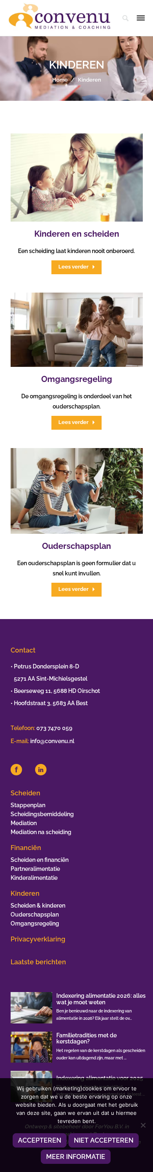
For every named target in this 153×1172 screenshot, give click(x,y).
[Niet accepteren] (143, 1125)
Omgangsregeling (76, 379)
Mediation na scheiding (41, 832)
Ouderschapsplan (76, 546)
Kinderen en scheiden (76, 234)
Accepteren (39, 1140)
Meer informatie (75, 1157)
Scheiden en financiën (40, 860)
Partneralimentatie (35, 869)
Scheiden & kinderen (38, 905)
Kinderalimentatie (34, 878)
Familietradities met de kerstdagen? (86, 1038)
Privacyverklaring (38, 939)
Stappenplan (28, 805)
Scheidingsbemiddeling (42, 814)
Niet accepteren (103, 1140)
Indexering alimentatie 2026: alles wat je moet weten (101, 998)
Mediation (24, 823)
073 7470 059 (54, 728)
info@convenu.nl (52, 741)
